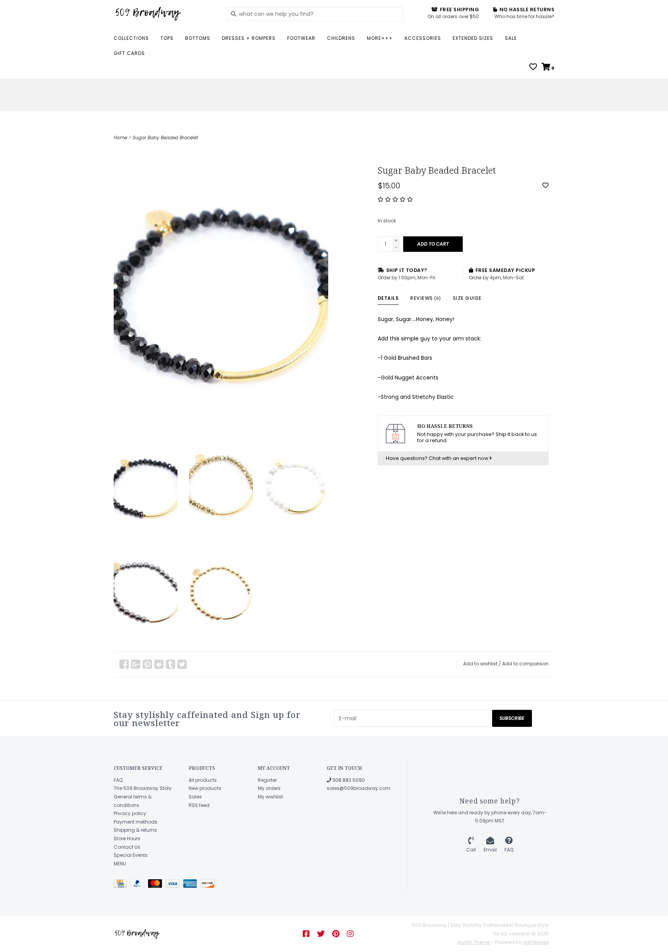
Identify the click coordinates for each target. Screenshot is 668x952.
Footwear (301, 38)
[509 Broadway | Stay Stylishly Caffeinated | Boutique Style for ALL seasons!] (164, 13)
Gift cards (129, 53)
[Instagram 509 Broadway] (350, 934)
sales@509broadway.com (358, 788)
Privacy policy (130, 813)
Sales (195, 796)
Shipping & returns (135, 830)
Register (267, 780)
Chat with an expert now (459, 458)
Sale (511, 38)
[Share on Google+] (135, 664)
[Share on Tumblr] (170, 664)
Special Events (131, 855)
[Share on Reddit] (159, 664)
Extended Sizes (473, 38)
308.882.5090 (348, 780)
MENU (120, 863)
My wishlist (270, 796)
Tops (167, 38)
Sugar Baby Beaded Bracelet (165, 137)
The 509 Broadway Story (143, 788)
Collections (131, 38)
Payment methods (135, 822)
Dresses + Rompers (249, 38)
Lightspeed (536, 942)
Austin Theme (474, 942)
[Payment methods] (122, 885)
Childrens (341, 38)
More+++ (380, 38)
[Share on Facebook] (124, 664)
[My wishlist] (533, 68)
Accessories (422, 38)
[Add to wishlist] (545, 186)
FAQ (118, 780)
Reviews (425, 298)
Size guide (467, 298)
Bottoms (197, 38)
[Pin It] (147, 664)
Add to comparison (525, 663)
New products (205, 788)
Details (388, 298)
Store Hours (127, 838)
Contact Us (127, 847)
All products (203, 780)
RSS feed (199, 805)
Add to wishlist (480, 663)
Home (120, 137)
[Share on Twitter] (182, 664)
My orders (269, 788)
